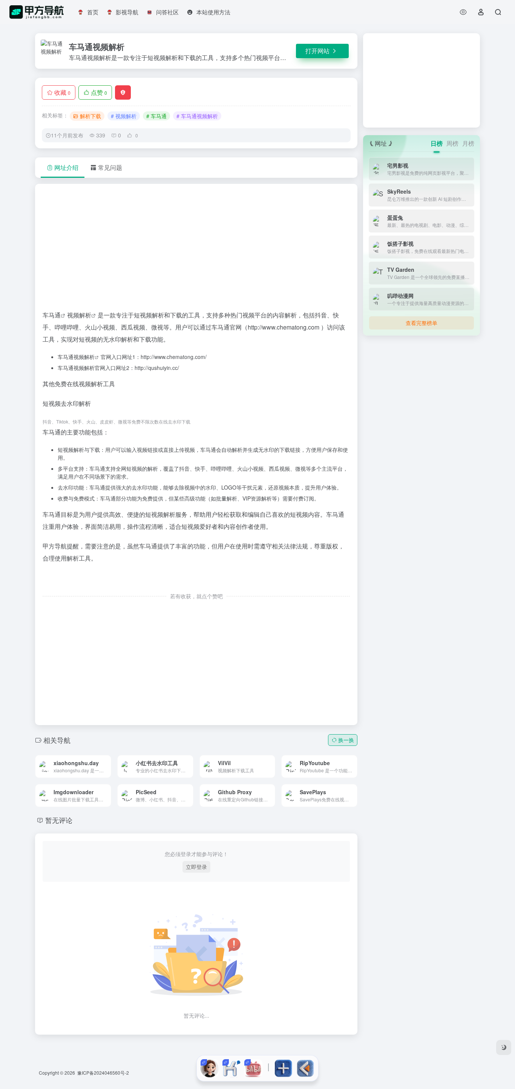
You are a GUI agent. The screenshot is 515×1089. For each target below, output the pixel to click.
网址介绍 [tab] (66, 167)
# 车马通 (156, 116)
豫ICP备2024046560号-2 (103, 1072)
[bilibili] (253, 1068)
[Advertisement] (196, 250)
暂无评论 (58, 820)
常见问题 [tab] (110, 167)
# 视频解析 (123, 116)
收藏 (62, 92)
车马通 (52, 315)
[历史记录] (463, 11)
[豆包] (210, 1068)
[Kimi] (231, 1068)
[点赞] (196, 580)
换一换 (346, 740)
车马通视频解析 (76, 356)
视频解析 (79, 315)
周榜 (452, 143)
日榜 (437, 143)
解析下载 (90, 116)
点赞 (99, 92)
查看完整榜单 (421, 323)
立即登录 (196, 866)
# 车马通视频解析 (197, 116)
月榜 (468, 143)
